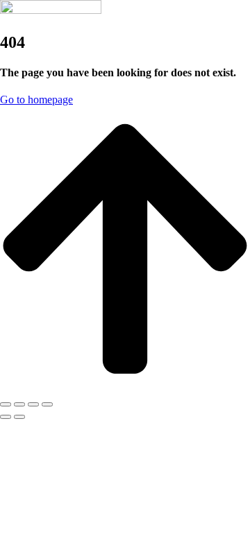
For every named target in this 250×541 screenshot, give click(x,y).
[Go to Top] (125, 388)
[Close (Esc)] (5, 404)
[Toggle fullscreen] (33, 404)
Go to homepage (36, 99)
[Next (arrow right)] (19, 417)
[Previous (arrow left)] (5, 417)
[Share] (19, 404)
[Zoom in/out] (47, 404)
